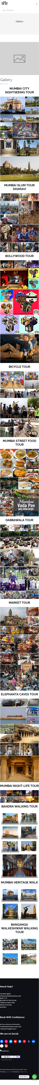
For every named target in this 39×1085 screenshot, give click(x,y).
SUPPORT (3, 1007)
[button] (12, 105)
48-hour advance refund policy (10, 1024)
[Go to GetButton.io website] (34, 1080)
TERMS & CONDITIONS (7, 1002)
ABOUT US (3, 998)
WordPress (23, 1072)
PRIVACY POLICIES (6, 1005)
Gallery (6, 79)
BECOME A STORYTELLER (8, 1000)
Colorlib (9, 1072)
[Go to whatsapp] (34, 1076)
